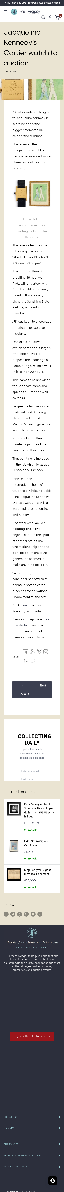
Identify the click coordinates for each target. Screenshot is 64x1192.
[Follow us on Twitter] (12, 914)
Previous (23, 694)
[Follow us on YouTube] (33, 914)
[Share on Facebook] (25, 652)
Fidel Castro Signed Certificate (36, 843)
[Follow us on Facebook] (6, 914)
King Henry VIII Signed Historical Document (38, 872)
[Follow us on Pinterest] (26, 914)
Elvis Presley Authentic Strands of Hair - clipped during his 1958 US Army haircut (39, 810)
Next (43, 685)
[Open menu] (5, 11)
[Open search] (43, 17)
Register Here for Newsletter (32, 1036)
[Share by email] (45, 652)
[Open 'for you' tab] (52, 1180)
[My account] (50, 17)
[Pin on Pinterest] (32, 652)
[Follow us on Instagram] (19, 914)
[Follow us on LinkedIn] (39, 914)
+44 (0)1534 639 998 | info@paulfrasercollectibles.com (32, 2)
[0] (57, 17)
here (23, 605)
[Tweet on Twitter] (39, 652)
